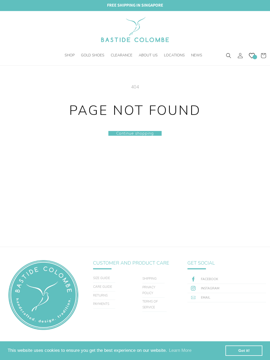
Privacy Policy (148, 290)
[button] (69, 54)
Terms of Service (150, 304)
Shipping (149, 278)
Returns (100, 295)
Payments (101, 304)
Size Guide (101, 278)
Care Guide (102, 287)
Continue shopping (135, 133)
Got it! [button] (244, 350)
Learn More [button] (180, 350)
